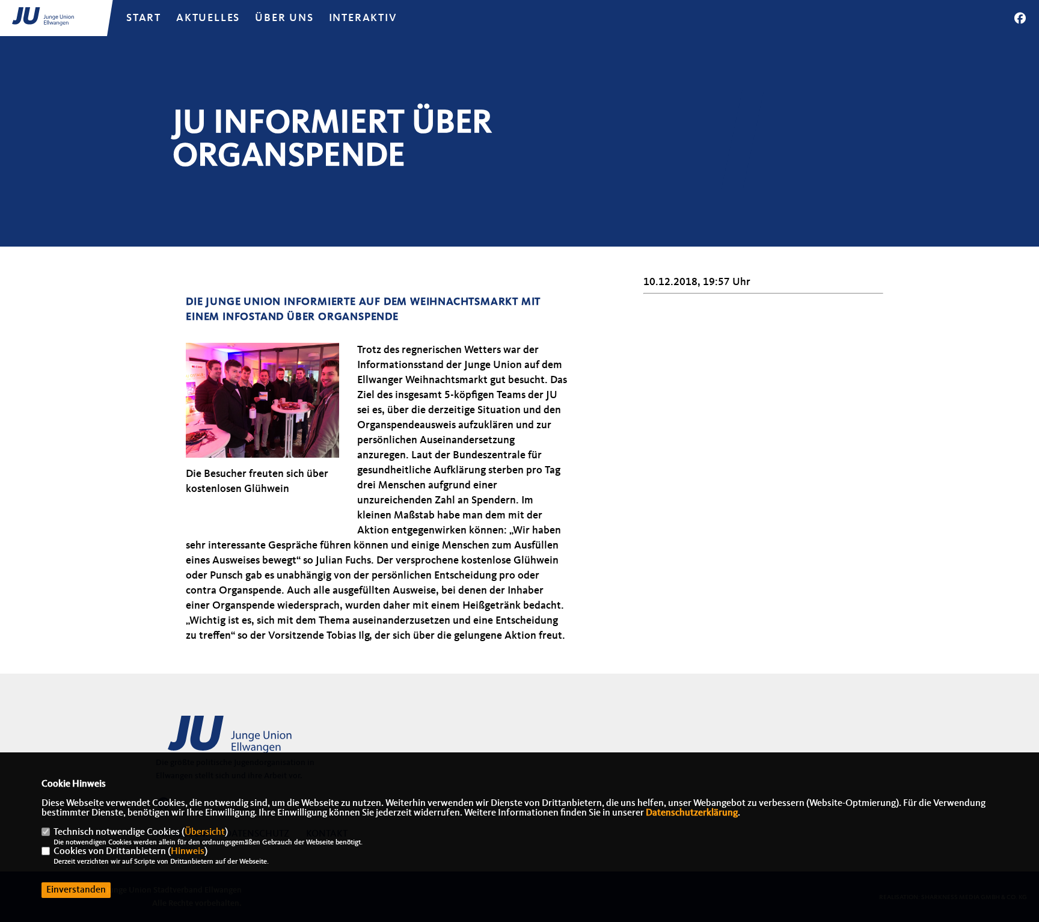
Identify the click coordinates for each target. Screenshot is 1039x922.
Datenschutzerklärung (692, 813)
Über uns (284, 18)
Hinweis (187, 851)
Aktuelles (208, 18)
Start (143, 18)
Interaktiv (363, 18)
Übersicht (205, 832)
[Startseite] (249, 740)
